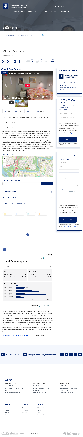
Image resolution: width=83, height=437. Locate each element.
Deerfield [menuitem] (39, 410)
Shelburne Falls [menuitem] (40, 414)
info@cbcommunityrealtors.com (42, 354)
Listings (9, 335)
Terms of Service (74, 226)
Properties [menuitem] (16, 11)
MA (14, 335)
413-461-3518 (12, 354)
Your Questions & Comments (66, 189)
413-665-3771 (64, 85)
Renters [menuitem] (37, 11)
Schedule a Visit (74, 154)
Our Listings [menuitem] (25, 408)
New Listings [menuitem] (25, 410)
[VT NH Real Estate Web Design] (72, 433)
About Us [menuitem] (44, 11)
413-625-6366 (36, 385)
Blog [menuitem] (69, 11)
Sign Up (71, 6)
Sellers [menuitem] (30, 11)
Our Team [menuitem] (7, 408)
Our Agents (67, 89)
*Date (60, 175)
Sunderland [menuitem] (39, 417)
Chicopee (25, 335)
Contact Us (61, 89)
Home (4, 335)
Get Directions (46, 183)
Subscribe (68, 139)
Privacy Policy (74, 133)
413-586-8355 (63, 385)
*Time (60, 182)
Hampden (19, 335)
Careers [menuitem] (7, 410)
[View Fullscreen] (4, 164)
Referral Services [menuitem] (9, 417)
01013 (31, 335)
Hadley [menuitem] (38, 412)
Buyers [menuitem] (23, 11)
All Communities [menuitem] (41, 408)
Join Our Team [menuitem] (54, 11)
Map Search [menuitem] (25, 412)
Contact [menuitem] (63, 11)
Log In (68, 6)
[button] (43, 35)
